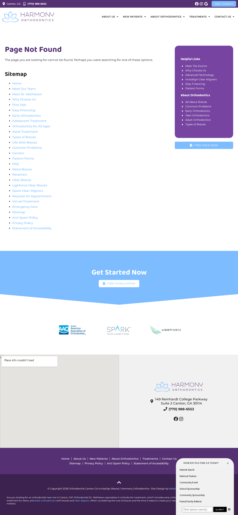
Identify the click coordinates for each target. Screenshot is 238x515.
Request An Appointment (32, 196)
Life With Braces (24, 142)
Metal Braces (22, 169)
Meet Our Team (24, 89)
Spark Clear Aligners (27, 191)
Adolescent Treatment (29, 121)
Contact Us (169, 458)
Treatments (198, 16)
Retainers (19, 174)
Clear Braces (21, 180)
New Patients (99, 458)
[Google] (206, 4)
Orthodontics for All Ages (31, 126)
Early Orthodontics (26, 115)
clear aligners (82, 500)
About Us (79, 458)
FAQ (15, 164)
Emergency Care (25, 207)
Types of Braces (24, 137)
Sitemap (18, 212)
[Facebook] (197, 4)
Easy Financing (23, 110)
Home (17, 83)
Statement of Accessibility (32, 228)
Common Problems (27, 147)
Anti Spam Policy (25, 217)
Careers (18, 153)
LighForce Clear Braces (29, 185)
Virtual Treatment (25, 201)
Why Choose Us (24, 99)
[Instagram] (201, 4)
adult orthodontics (45, 500)
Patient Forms (23, 158)
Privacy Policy (22, 223)
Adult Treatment (25, 131)
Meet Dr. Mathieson (27, 94)
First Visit (19, 105)
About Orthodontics (125, 458)
